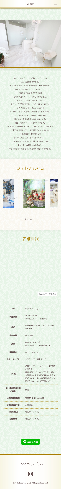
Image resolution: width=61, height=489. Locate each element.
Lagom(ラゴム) (30, 464)
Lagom (30, 3)
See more (30, 219)
